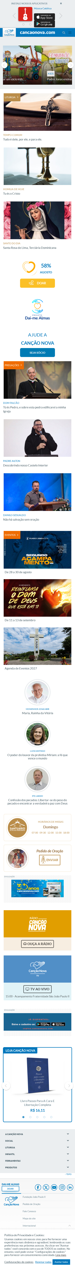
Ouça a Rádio (39, 944)
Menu (64, 32)
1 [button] (23, 24)
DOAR (41, 283)
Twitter (46, 1188)
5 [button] (51, 24)
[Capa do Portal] (37, 32)
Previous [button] (14, 16)
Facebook (38, 1188)
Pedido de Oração (31, 1204)
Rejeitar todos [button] (43, 1262)
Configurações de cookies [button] (18, 1262)
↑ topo (68, 1174)
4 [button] (44, 24)
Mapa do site (29, 1218)
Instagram (62, 1188)
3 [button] (37, 24)
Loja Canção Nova (20, 1050)
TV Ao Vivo (39, 989)
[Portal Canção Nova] (9, 32)
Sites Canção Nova (70, 32)
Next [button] (60, 16)
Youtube (54, 1188)
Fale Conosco (29, 1211)
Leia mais (60, 1255)
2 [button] (30, 24)
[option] (37, 17)
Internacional (29, 1225)
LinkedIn (70, 1188)
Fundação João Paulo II (34, 1197)
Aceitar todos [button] (61, 1262)
